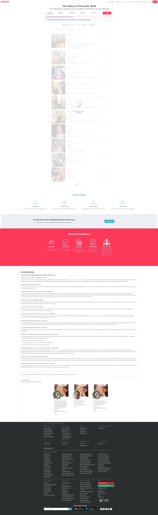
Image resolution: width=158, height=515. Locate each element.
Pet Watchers (101, 466)
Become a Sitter (143, 1)
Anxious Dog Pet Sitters (86, 473)
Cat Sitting (46, 464)
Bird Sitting (65, 466)
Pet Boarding (47, 456)
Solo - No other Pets (103, 459)
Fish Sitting (47, 476)
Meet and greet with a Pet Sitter (76, 279)
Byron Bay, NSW (48, 430)
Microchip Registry (67, 500)
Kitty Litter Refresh (66, 457)
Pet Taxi (64, 470)
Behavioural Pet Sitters (104, 461)
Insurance (64, 489)
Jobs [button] (125, 1)
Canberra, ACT (101, 428)
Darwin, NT (101, 443)
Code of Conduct (84, 493)
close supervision (55, 350)
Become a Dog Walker (85, 484)
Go (70, 509)
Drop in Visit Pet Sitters (86, 470)
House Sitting (47, 461)
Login (150, 1)
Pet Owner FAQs (66, 488)
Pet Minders (101, 464)
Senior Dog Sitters (84, 466)
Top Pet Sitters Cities (67, 496)
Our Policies (101, 491)
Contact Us (101, 496)
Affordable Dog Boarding (104, 468)
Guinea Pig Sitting (48, 475)
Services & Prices (66, 482)
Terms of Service (102, 493)
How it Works (47, 486)
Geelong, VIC (83, 430)
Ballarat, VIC (83, 431)
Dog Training (65, 464)
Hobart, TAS (47, 443)
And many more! (48, 448)
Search (107, 13)
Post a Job (109, 221)
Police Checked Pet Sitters (86, 471)
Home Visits (47, 468)
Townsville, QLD (66, 435)
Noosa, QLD (65, 431)
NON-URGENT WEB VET (104, 485)
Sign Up (155, 1)
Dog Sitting (47, 454)
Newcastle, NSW (48, 431)
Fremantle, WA (84, 445)
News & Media (47, 491)
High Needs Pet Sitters (85, 454)
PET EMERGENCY (103, 483)
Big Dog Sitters (84, 457)
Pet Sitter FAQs (84, 498)
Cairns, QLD (65, 438)
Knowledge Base (102, 488)
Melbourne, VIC (84, 428)
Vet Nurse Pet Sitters (85, 463)
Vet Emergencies (84, 500)
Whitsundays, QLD (67, 437)
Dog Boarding (47, 471)
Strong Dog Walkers (85, 459)
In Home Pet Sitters (103, 454)
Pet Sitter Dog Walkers (103, 470)
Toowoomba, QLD (66, 433)
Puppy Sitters (83, 468)
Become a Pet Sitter (85, 482)
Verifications (65, 491)
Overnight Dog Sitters (103, 457)
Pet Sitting (46, 457)
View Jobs (82, 489)
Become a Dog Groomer (86, 488)
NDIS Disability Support (68, 475)
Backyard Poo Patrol (67, 456)
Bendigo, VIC (83, 433)
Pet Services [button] (111, 1)
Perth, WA (82, 443)
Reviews (46, 493)
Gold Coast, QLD (66, 430)
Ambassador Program (85, 502)
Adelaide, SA (65, 443)
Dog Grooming (48, 466)
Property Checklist (66, 486)
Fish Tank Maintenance (68, 459)
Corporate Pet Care (66, 454)
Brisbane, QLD (65, 428)
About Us (46, 482)
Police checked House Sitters (87, 464)
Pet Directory (65, 493)
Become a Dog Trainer (85, 486)
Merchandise (83, 495)
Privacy (100, 489)
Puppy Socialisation (67, 463)
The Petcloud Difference (50, 484)
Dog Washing (65, 461)
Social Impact (47, 488)
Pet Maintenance (66, 471)
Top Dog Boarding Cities (68, 495)
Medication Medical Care (86, 456)
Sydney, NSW (47, 428)
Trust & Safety (47, 489)
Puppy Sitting (47, 473)
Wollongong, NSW (48, 433)
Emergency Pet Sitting (104, 456)
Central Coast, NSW (49, 437)
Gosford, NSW (47, 435)
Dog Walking (47, 459)
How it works (131, 1)
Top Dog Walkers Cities (68, 498)
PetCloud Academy (85, 496)
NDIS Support (119, 1)
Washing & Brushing (67, 468)
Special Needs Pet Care (68, 473)
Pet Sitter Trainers (102, 471)
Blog (136, 1)
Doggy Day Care (48, 463)
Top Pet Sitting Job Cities (86, 491)
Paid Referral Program (49, 495)
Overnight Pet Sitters (85, 461)
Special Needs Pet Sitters (104, 463)
